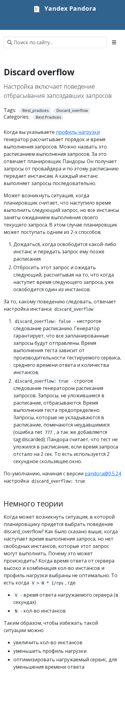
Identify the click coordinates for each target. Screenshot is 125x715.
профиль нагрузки (78, 132)
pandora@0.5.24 (103, 473)
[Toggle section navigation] (114, 42)
